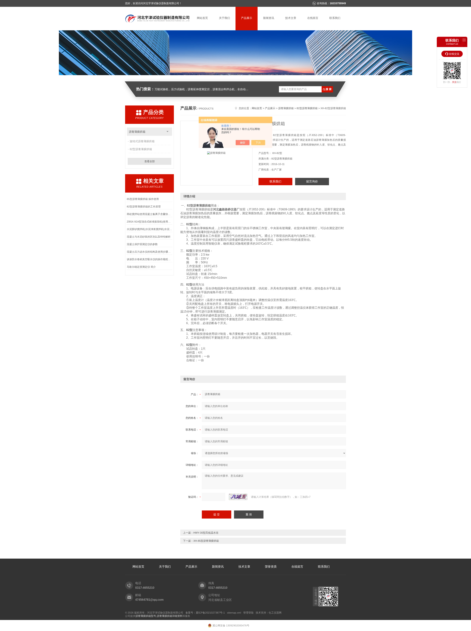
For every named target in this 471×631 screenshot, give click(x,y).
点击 (167, 132)
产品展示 (246, 17)
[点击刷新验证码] (238, 497)
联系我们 (334, 17)
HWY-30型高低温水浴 (205, 532)
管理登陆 (248, 612)
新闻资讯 (268, 17)
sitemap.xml (234, 612)
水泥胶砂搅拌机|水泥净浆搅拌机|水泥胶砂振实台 (149, 229)
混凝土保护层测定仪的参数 (142, 244)
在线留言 (312, 17)
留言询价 (312, 181)
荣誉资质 (271, 566)
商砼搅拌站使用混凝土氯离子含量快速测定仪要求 (149, 214)
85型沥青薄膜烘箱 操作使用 (143, 199)
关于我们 (224, 17)
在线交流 (454, 53)
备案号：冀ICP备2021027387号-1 (205, 612)
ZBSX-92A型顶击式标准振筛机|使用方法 (149, 221)
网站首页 (202, 17)
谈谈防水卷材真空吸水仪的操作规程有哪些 (149, 259)
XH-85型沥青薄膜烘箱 (206, 540)
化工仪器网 (275, 612)
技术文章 (290, 17)
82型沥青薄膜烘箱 (141, 149)
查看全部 (149, 161)
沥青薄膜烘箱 (137, 131)
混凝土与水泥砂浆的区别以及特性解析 (149, 236)
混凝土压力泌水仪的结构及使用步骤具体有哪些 (149, 251)
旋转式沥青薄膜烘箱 (142, 141)
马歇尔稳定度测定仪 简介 (141, 266)
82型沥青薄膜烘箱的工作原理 (144, 206)
